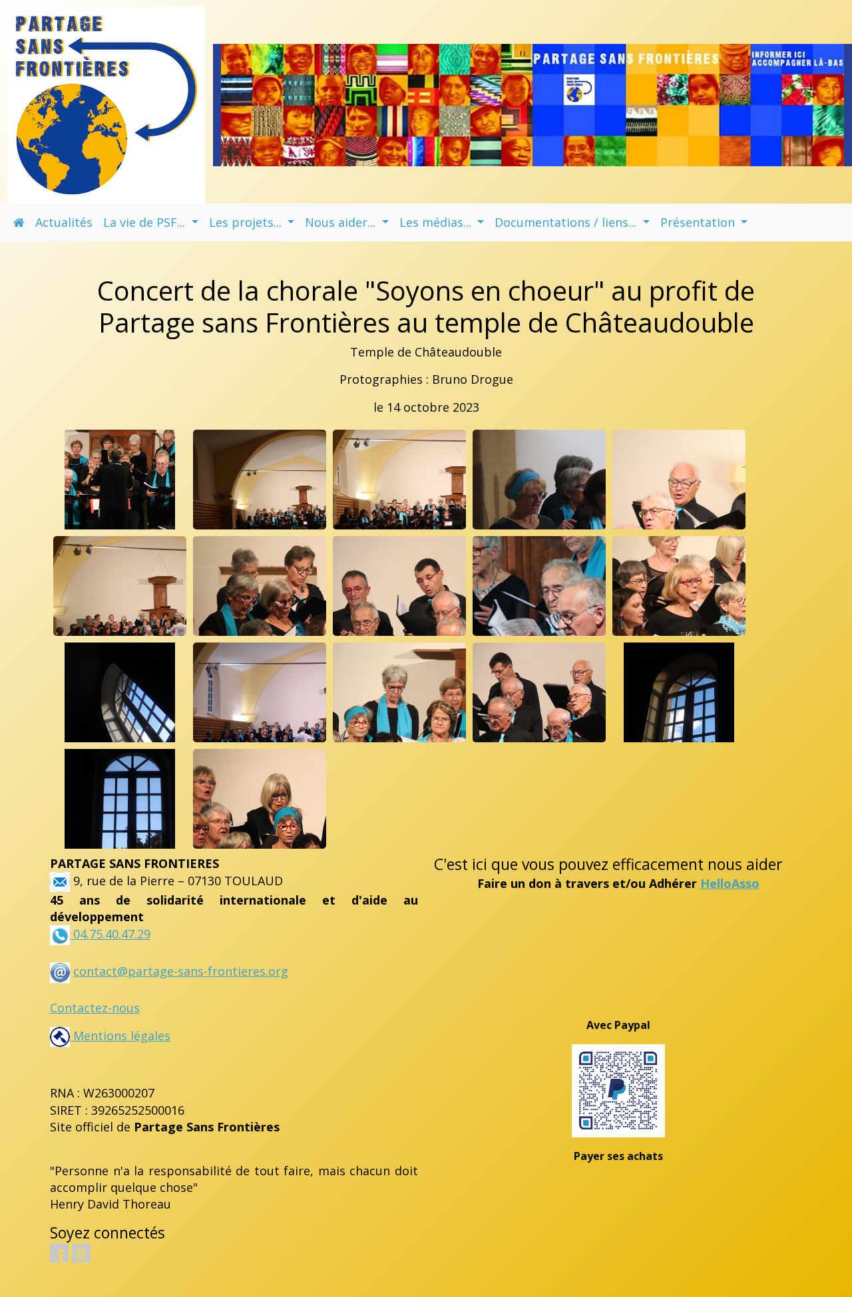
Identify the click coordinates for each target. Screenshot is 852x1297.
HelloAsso (729, 883)
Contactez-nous (95, 1008)
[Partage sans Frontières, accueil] (106, 104)
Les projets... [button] (247, 222)
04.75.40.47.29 (110, 934)
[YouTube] (81, 1253)
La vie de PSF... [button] (145, 222)
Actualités (64, 222)
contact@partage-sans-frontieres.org (180, 971)
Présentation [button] (699, 222)
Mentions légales (120, 1036)
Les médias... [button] (437, 222)
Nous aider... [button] (342, 222)
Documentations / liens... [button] (567, 222)
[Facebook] (59, 1253)
